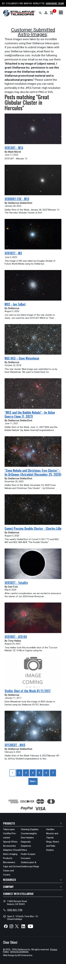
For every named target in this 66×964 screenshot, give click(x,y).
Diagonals (26, 841)
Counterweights (29, 833)
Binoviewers (9, 862)
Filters (24, 850)
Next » (33, 781)
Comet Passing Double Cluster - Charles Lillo (33, 528)
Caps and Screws (12, 866)
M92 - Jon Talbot (15, 304)
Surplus (50, 850)
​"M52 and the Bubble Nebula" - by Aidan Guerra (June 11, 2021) (30, 414)
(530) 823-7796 (14, 910)
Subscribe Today (55, 3)
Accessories (9, 845)
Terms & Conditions (19, 951)
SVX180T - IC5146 (16, 636)
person (46, 13)
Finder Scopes (28, 854)
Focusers (25, 858)
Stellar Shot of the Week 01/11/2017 (28, 690)
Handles (50, 829)
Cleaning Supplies (30, 829)
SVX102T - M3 (13, 253)
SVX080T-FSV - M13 (17, 198)
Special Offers (10, 841)
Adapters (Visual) (12, 850)
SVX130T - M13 (14, 147)
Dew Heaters (27, 837)
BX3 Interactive (25, 955)
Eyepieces (26, 845)
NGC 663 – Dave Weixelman (22, 358)
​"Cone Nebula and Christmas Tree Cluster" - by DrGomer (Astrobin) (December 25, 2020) (33, 472)
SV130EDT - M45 (15, 745)
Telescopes (9, 829)
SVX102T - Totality (16, 582)
